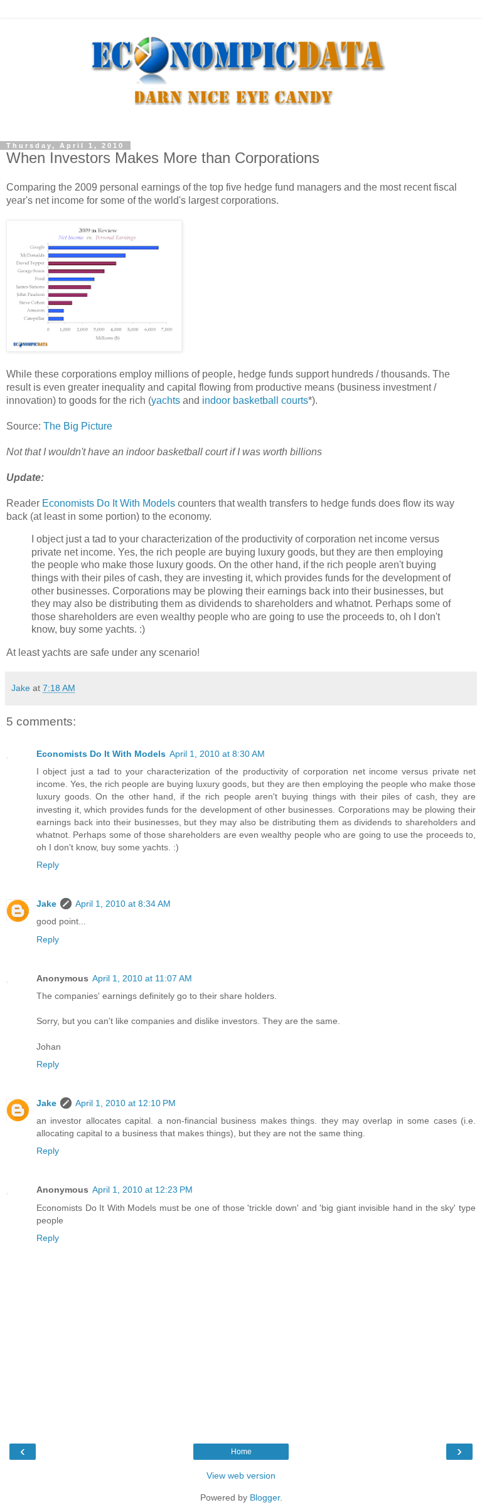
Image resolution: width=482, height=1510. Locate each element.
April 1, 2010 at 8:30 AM (217, 754)
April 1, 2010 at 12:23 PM (142, 1190)
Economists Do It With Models (108, 503)
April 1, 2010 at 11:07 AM (142, 978)
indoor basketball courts (255, 400)
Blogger (265, 1497)
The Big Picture (77, 426)
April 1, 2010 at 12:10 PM (125, 1103)
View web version (241, 1475)
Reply (47, 865)
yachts (165, 400)
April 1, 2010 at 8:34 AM (123, 904)
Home (241, 1451)
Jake (46, 904)
